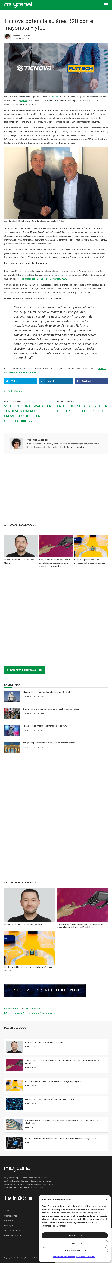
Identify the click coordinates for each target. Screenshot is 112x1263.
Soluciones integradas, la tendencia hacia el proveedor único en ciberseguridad (27, 414)
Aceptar (72, 1235)
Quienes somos (10, 1216)
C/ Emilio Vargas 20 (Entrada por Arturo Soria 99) (30, 1013)
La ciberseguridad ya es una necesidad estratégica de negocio (53, 1081)
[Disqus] (56, 612)
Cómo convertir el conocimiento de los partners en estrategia (51, 709)
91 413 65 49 (32, 1009)
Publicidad (8, 1221)
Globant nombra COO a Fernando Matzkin (44, 1042)
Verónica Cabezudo (37, 440)
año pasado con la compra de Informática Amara (43, 279)
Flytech (23, 100)
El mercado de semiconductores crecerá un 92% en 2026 (51, 1099)
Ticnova (54, 97)
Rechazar (71, 1243)
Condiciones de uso (12, 1231)
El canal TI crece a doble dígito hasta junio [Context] (46, 692)
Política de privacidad (13, 1235)
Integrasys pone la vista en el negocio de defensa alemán (49, 743)
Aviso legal (8, 1226)
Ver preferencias (72, 1250)
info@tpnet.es (11, 1009)
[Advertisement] (56, 490)
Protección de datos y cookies (64, 1257)
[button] (106, 1199)
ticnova (18, 391)
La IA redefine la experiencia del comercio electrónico (82, 409)
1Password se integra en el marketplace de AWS (45, 726)
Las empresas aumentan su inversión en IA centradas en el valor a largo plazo (60, 1138)
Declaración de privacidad (85, 1257)
